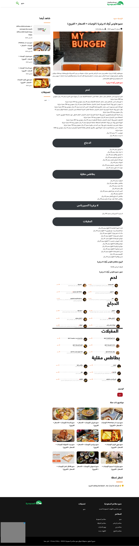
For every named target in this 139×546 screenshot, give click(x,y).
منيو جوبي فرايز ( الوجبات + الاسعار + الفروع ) (114, 446)
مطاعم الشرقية (101, 523)
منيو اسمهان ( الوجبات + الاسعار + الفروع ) (88, 468)
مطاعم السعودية (101, 519)
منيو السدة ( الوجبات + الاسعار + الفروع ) (63, 424)
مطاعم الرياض (117, 523)
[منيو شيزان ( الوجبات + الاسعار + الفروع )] (41, 60)
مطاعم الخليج (117, 531)
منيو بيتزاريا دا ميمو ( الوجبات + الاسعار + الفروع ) (112, 468)
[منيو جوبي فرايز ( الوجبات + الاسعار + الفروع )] (41, 83)
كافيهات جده (102, 531)
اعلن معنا (46, 541)
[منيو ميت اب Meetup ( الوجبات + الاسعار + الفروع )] (41, 46)
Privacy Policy (55, 541)
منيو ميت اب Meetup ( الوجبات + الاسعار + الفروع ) (112, 424)
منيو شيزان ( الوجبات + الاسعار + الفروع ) (88, 424)
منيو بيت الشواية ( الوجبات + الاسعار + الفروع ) (65, 446)
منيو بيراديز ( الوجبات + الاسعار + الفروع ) (88, 446)
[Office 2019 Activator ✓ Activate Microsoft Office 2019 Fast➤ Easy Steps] (41, 30)
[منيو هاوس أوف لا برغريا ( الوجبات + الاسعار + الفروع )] (87, 51)
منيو (22, 3)
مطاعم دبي (118, 527)
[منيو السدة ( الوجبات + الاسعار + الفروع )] (41, 71)
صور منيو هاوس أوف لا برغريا (111, 272)
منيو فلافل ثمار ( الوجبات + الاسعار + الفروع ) (65, 468)
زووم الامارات (102, 527)
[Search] (17, 3)
